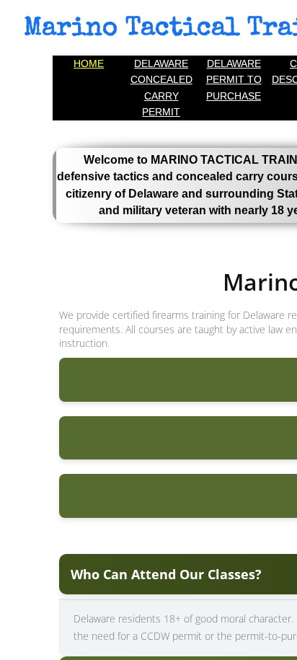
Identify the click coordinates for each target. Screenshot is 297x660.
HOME (89, 63)
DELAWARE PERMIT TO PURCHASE (234, 80)
